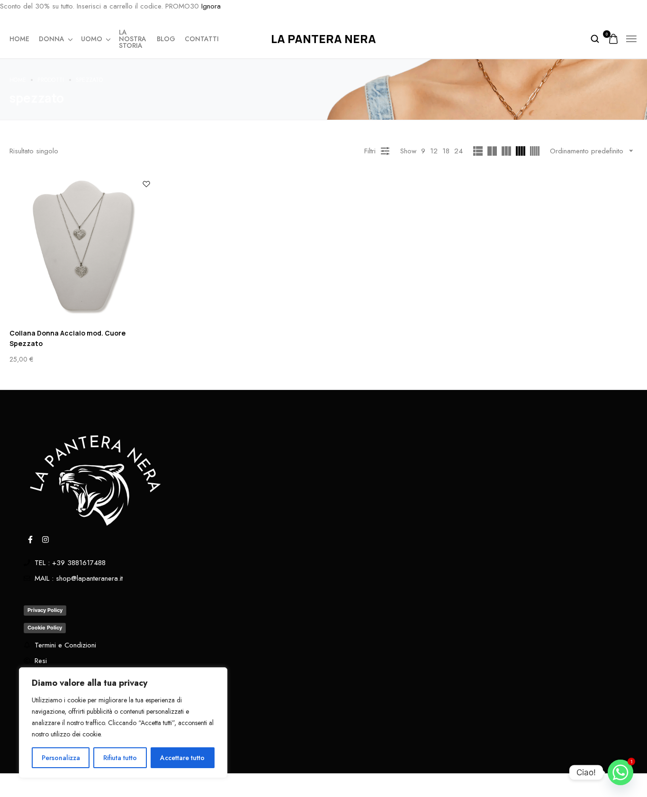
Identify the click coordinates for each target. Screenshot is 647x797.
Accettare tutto (182, 757)
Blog (166, 38)
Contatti (202, 38)
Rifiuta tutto (120, 757)
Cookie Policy (44, 627)
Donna (51, 38)
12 (434, 151)
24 (458, 151)
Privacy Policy (45, 610)
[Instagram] (45, 539)
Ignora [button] (211, 6)
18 (445, 151)
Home (19, 38)
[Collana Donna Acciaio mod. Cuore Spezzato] (83, 246)
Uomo (91, 38)
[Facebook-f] (30, 539)
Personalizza (61, 757)
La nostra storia (132, 39)
